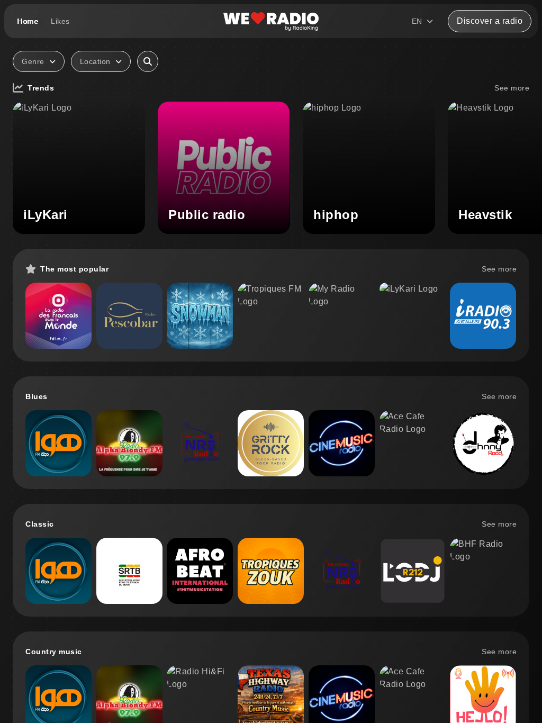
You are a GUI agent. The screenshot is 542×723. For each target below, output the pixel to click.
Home (27, 21)
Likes (60, 21)
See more (511, 88)
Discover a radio (489, 20)
